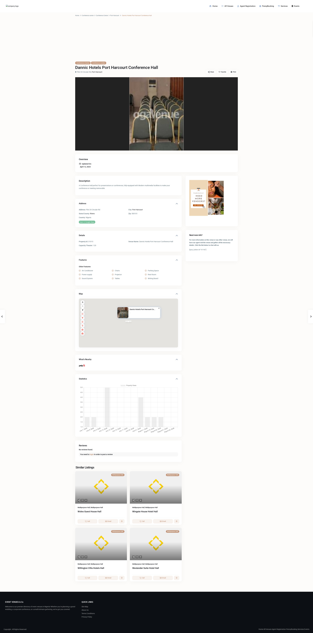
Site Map (85, 607)
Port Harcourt (114, 15)
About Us (85, 610)
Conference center (88, 15)
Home (215, 6)
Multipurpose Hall (84, 507)
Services (284, 6)
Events (296, 6)
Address (82, 203)
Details (82, 235)
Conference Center (102, 15)
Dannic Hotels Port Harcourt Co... (142, 309)
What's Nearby (85, 359)
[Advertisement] (156, 41)
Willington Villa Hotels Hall (91, 568)
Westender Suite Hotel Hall (145, 568)
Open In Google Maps (87, 222)
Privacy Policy (87, 617)
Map (81, 294)
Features (83, 260)
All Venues (228, 6)
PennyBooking (268, 6)
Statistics (83, 379)
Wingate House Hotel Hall (145, 511)
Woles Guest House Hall (89, 511)
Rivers (92, 214)
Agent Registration (247, 6)
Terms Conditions (88, 613)
